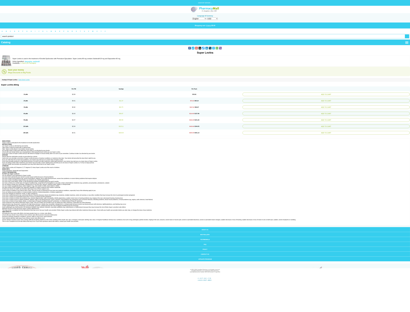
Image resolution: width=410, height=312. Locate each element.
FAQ (205, 241)
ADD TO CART (354, 94)
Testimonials (205, 236)
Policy (205, 246)
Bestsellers (205, 231)
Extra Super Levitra (24, 80)
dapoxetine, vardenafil (32, 61)
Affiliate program (205, 256)
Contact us (205, 251)
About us (205, 227)
